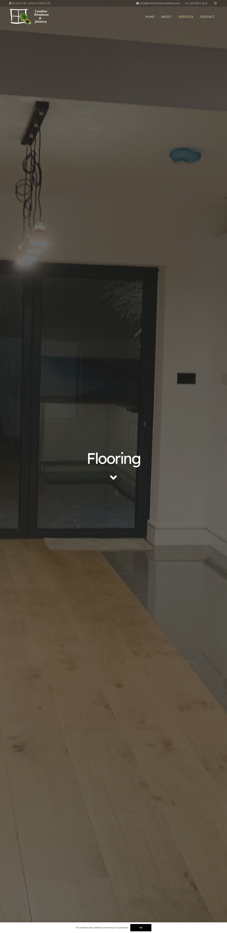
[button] (196, 16)
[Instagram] (215, 3)
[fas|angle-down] (113, 477)
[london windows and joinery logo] (29, 16)
